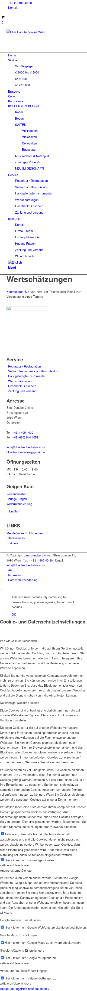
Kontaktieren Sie (17, 291)
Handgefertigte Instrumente (26, 376)
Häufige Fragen (16, 499)
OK (14, 614)
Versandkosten (16, 494)
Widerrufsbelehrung (19, 504)
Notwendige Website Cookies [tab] (19, 702)
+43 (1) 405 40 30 (20, 2)
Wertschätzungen (20, 381)
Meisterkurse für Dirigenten (24, 533)
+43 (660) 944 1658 (25, 437)
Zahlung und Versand (22, 391)
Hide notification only (35, 988)
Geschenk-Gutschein (22, 386)
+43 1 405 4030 (22, 432)
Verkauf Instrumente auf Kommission (33, 371)
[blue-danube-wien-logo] (41, 32)
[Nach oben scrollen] (1, 589)
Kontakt (13, 7)
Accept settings (10, 988)
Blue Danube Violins (37, 555)
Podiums (12, 543)
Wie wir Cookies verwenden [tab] (18, 640)
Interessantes (15, 538)
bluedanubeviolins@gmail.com (26, 452)
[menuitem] (44, 2)
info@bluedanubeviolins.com (25, 447)
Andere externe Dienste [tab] (16, 870)
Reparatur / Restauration (24, 366)
